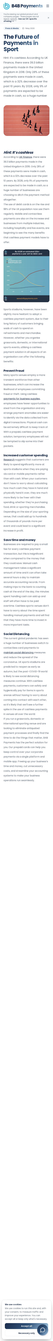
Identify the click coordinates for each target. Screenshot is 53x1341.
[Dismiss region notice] (48, 18)
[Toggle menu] (47, 6)
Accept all (26, 1326)
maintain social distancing (19, 652)
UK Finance (25, 157)
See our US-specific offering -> (20, 20)
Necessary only (26, 1333)
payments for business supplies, (22, 398)
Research (9, 459)
